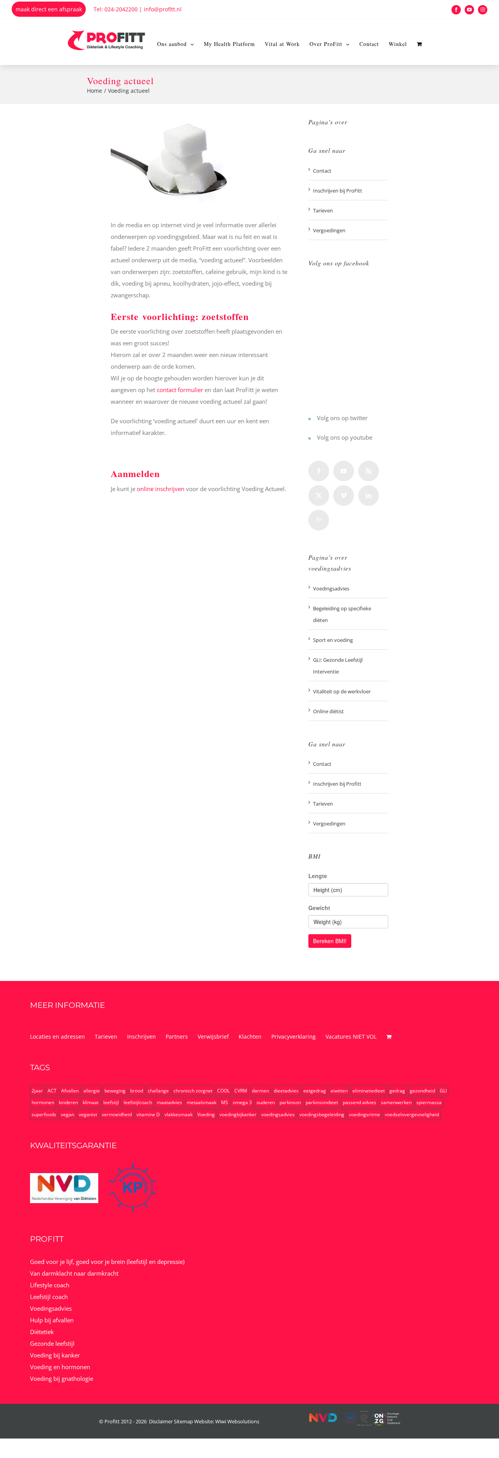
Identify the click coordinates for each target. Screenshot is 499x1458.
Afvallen (70, 1090)
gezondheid (422, 1090)
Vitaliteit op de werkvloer (342, 691)
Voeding (206, 1114)
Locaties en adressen (57, 1036)
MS (224, 1102)
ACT (52, 1090)
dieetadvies (286, 1090)
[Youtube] (309, 438)
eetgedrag (314, 1090)
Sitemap (183, 1421)
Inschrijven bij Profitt (337, 783)
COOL (223, 1090)
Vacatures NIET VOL (351, 1036)
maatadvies (169, 1102)
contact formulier (180, 390)
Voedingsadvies (331, 588)
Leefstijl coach (49, 1297)
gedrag (397, 1090)
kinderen (68, 1102)
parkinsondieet (322, 1102)
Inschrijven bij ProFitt (337, 190)
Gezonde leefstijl (52, 1343)
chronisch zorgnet (192, 1090)
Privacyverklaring (293, 1036)
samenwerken (396, 1102)
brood (136, 1090)
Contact (322, 170)
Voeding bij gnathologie (61, 1378)
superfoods (44, 1114)
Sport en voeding (333, 639)
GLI (443, 1090)
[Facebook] (318, 471)
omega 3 (242, 1102)
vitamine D (148, 1114)
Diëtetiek (42, 1332)
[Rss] (368, 471)
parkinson (290, 1102)
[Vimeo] (343, 495)
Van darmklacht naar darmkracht (74, 1273)
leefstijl (111, 1102)
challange (158, 1090)
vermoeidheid (117, 1114)
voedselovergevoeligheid (412, 1114)
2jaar (37, 1090)
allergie (91, 1090)
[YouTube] (343, 471)
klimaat (91, 1102)
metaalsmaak (201, 1102)
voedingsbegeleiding (321, 1114)
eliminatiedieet (368, 1090)
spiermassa (429, 1102)
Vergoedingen (329, 230)
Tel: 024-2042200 (116, 9)
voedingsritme (364, 1114)
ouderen (266, 1102)
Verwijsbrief (213, 1036)
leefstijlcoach (138, 1102)
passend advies (359, 1102)
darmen (260, 1090)
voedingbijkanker (238, 1114)
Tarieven (323, 210)
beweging (115, 1090)
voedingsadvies (278, 1114)
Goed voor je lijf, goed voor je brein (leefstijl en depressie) (107, 1261)
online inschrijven (160, 489)
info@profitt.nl (163, 9)
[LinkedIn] (368, 495)
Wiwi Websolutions (237, 1421)
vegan (67, 1114)
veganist (88, 1114)
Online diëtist (328, 711)
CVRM (240, 1090)
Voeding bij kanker (55, 1355)
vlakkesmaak (179, 1114)
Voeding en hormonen (60, 1367)
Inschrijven (141, 1036)
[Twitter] (309, 419)
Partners (177, 1036)
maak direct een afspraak (49, 9)
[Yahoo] (318, 520)
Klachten (250, 1036)
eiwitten (339, 1090)
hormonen (43, 1102)
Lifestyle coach (49, 1285)
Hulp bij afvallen (52, 1320)
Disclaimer (161, 1421)
